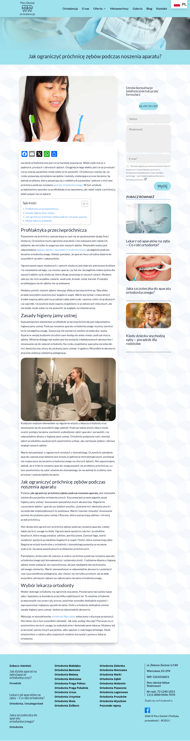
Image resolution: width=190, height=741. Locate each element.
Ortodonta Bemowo (67, 670)
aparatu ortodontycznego (68, 185)
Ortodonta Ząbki (110, 679)
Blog (149, 8)
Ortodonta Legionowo (114, 692)
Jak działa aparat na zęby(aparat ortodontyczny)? (23, 674)
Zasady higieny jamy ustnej (39, 213)
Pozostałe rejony (110, 705)
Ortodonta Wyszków (113, 701)
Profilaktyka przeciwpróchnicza (41, 209)
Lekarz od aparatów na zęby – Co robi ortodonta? (148, 243)
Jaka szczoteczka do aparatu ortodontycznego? (148, 290)
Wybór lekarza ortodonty (38, 220)
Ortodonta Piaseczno (113, 688)
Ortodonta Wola (65, 701)
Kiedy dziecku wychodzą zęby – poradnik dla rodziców (145, 339)
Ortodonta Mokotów (68, 679)
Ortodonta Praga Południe (71, 688)
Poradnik (15, 683)
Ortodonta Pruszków (113, 696)
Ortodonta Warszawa (113, 670)
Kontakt (161, 8)
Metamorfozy (119, 8)
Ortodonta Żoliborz (67, 705)
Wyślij (162, 186)
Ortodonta (16, 703)
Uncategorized (33, 703)
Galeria (137, 8)
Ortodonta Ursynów (67, 696)
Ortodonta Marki (110, 674)
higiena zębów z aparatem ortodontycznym (61, 249)
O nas (85, 8)
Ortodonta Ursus (65, 692)
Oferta (97, 8)
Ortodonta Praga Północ (70, 683)
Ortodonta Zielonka (112, 665)
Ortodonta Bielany (66, 674)
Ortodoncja (70, 8)
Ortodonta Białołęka (68, 665)
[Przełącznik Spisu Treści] (83, 204)
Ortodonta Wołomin (113, 683)
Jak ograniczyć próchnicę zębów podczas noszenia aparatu (56, 217)
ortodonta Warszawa (63, 616)
